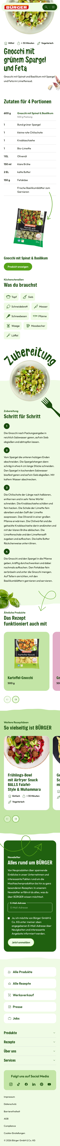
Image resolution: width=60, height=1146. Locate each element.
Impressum (9, 1096)
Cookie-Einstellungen (14, 1133)
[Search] (46, 7)
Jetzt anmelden (21, 942)
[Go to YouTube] (49, 1084)
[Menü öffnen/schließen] (53, 7)
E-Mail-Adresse (18, 903)
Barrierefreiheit (12, 1111)
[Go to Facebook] (26, 1084)
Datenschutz (10, 1104)
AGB (6, 1118)
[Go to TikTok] (18, 1084)
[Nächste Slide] (15, 699)
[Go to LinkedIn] (34, 1084)
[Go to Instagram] (11, 1084)
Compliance (10, 1125)
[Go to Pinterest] (42, 1084)
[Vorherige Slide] (7, 699)
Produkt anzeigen (18, 266)
